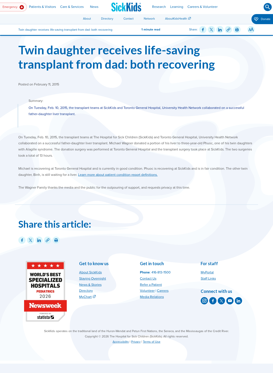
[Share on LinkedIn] (220, 29)
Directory (107, 18)
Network (149, 18)
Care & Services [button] (72, 7)
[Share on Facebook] (202, 29)
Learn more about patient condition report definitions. (118, 175)
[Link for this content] (228, 29)
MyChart (85, 297)
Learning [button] (176, 7)
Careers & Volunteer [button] (202, 7)
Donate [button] (265, 19)
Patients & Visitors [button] (42, 7)
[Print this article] (237, 29)
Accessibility (121, 342)
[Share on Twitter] (211, 29)
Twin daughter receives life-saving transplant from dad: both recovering (116, 57)
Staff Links (208, 278)
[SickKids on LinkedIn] (238, 300)
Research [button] (159, 7)
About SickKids (90, 272)
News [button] (94, 7)
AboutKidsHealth (176, 18)
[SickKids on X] (221, 300)
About (87, 18)
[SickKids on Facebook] (212, 300)
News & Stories (90, 285)
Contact (128, 18)
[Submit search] (267, 7)
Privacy (136, 342)
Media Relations (152, 297)
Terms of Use (151, 342)
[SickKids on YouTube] (230, 300)
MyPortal (207, 272)
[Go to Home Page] (126, 7)
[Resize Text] (251, 29)
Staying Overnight (92, 278)
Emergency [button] (10, 7)
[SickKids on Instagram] (204, 300)
